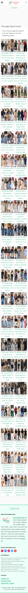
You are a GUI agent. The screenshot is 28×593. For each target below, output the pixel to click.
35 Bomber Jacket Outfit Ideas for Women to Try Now (20, 354)
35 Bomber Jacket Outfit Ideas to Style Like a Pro (7, 354)
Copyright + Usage (7, 583)
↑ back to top (14, 508)
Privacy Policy (6, 581)
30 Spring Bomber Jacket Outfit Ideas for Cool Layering (7, 78)
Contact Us (5, 578)
